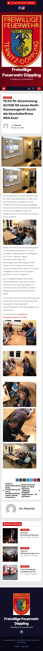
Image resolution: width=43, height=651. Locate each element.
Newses (34, 640)
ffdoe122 (17, 125)
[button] (33, 88)
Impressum (25, 646)
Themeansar (21, 642)
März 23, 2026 (25, 537)
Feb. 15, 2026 (25, 556)
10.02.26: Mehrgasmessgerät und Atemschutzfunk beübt (30, 553)
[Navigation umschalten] (29, 88)
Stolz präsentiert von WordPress (14, 640)
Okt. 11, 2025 (24, 574)
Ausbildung (7, 97)
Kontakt (16, 646)
